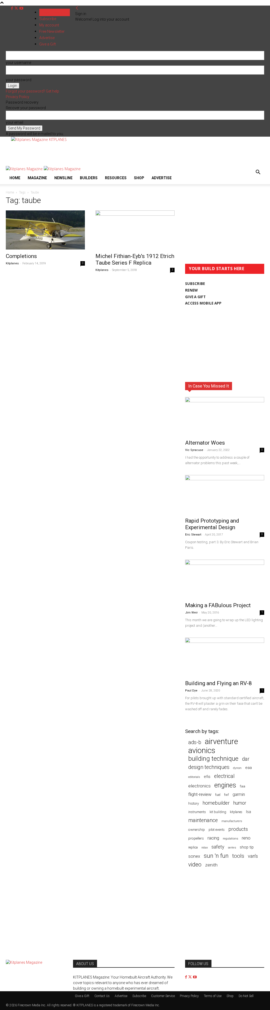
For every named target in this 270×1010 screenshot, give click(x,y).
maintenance (203, 820)
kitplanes (236, 812)
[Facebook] (12, 8)
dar (245, 759)
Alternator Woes (205, 443)
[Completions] (45, 230)
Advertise (162, 178)
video (194, 864)
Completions (21, 256)
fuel (217, 795)
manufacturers (231, 821)
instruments (197, 812)
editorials (194, 777)
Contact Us (102, 996)
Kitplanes (12, 263)
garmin (239, 794)
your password (18, 80)
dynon (237, 768)
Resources (116, 178)
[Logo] (25, 168)
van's (253, 856)
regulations (230, 838)
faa (242, 786)
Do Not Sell (246, 996)
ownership (196, 829)
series (232, 847)
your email (14, 122)
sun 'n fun (216, 856)
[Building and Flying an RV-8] (224, 657)
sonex (194, 856)
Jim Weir (191, 612)
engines (225, 785)
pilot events (217, 830)
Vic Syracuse (194, 450)
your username (18, 63)
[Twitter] (17, 8)
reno (246, 838)
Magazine (37, 178)
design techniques (208, 767)
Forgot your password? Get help (32, 91)
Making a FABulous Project (218, 605)
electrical (224, 776)
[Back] (77, 8)
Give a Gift (82, 996)
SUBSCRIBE (195, 283)
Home (14, 178)
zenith (211, 865)
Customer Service (163, 996)
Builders (89, 178)
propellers (196, 838)
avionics (201, 750)
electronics (199, 785)
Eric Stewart (193, 534)
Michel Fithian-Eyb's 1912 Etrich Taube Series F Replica (134, 259)
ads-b (194, 742)
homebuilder (216, 803)
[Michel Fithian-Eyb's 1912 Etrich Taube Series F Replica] (135, 230)
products (238, 829)
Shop (139, 178)
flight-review (199, 794)
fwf (226, 795)
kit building (218, 812)
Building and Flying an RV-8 (218, 683)
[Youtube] (21, 8)
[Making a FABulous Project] (224, 579)
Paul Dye (191, 690)
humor (239, 803)
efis (207, 776)
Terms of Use (212, 996)
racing (213, 838)
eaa (248, 767)
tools (238, 856)
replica (193, 847)
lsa (248, 812)
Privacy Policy (17, 97)
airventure (221, 741)
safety (217, 847)
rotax (204, 847)
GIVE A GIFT (195, 296)
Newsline (63, 178)
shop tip (247, 847)
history (193, 803)
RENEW (191, 290)
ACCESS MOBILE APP (203, 303)
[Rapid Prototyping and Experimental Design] (224, 494)
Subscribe (47, 19)
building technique (213, 759)
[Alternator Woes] (224, 416)
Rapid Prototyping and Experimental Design (212, 524)
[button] (258, 172)
